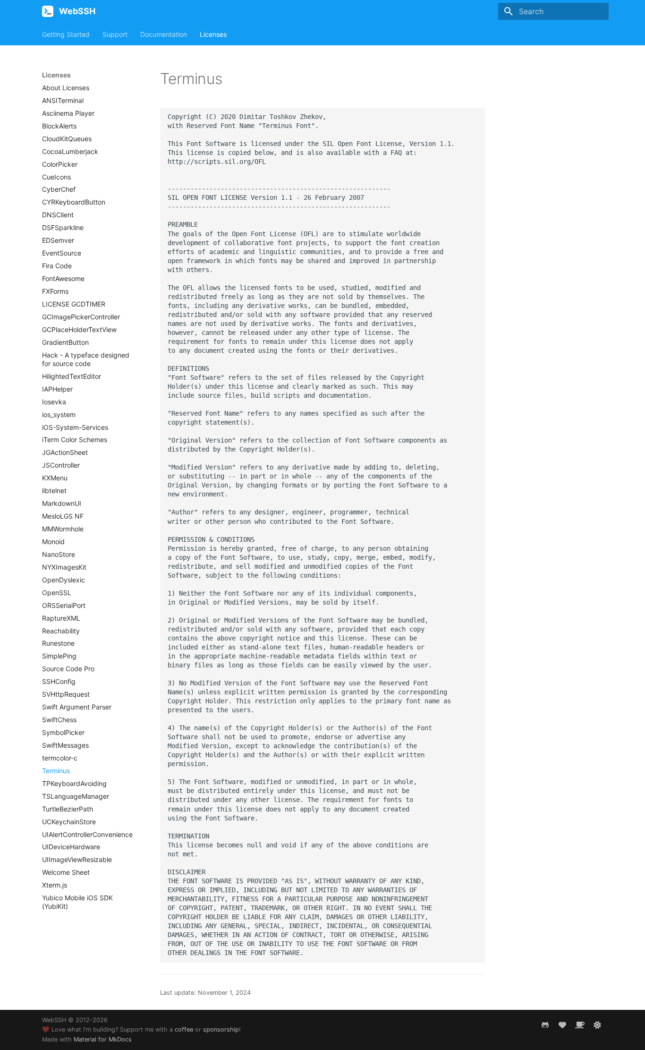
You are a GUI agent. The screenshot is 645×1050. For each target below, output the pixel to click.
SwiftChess (59, 720)
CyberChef (59, 189)
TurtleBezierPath (67, 809)
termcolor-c (59, 758)
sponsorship (221, 1029)
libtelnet (54, 491)
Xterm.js (54, 885)
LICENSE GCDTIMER (73, 304)
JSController (61, 465)
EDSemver (58, 240)
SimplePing (59, 656)
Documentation (163, 34)
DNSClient (58, 215)
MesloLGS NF (63, 516)
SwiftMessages (65, 745)
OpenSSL (56, 593)
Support (114, 34)
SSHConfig (59, 681)
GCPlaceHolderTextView (79, 329)
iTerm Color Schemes (74, 439)
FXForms (55, 291)
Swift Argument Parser (76, 707)
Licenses (213, 34)
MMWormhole (63, 529)
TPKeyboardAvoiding (74, 783)
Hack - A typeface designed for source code (85, 359)
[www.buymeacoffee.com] (579, 1025)
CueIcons (56, 177)
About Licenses (65, 88)
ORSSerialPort (63, 605)
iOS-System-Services (75, 427)
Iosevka (54, 402)
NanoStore (58, 554)
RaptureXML (61, 618)
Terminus (56, 771)
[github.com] (544, 1025)
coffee (184, 1029)
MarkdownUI (61, 503)
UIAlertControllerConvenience (87, 834)
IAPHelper (57, 389)
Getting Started (66, 34)
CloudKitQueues (67, 139)
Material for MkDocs (103, 1039)
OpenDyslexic (63, 580)
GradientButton (65, 342)
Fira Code (57, 266)
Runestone (58, 643)
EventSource (61, 253)
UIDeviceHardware (71, 847)
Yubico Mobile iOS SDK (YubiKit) (77, 902)
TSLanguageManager (75, 796)
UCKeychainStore (69, 822)
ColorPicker (59, 164)
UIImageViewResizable (77, 859)
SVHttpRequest (66, 694)
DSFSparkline (63, 227)
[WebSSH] (47, 11)
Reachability (61, 631)
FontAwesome (63, 278)
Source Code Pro (68, 669)
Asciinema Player (68, 113)
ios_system (59, 414)
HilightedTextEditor (71, 376)
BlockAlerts (59, 126)
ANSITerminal (63, 100)
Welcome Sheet (66, 872)
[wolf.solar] (597, 1025)
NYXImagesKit (64, 567)
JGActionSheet (65, 452)
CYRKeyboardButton (73, 202)
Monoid (53, 542)
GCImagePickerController (81, 317)
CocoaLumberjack (70, 151)
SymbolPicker (63, 732)
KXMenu (55, 478)
